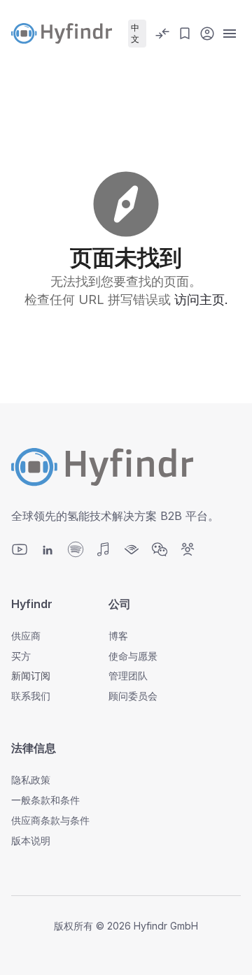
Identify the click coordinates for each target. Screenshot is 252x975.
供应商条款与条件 (50, 820)
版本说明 (30, 840)
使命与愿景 (133, 656)
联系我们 (30, 696)
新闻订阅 (30, 675)
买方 (21, 656)
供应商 (26, 636)
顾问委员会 (133, 696)
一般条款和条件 (45, 800)
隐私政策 (30, 780)
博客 (118, 636)
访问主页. (201, 299)
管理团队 (128, 675)
